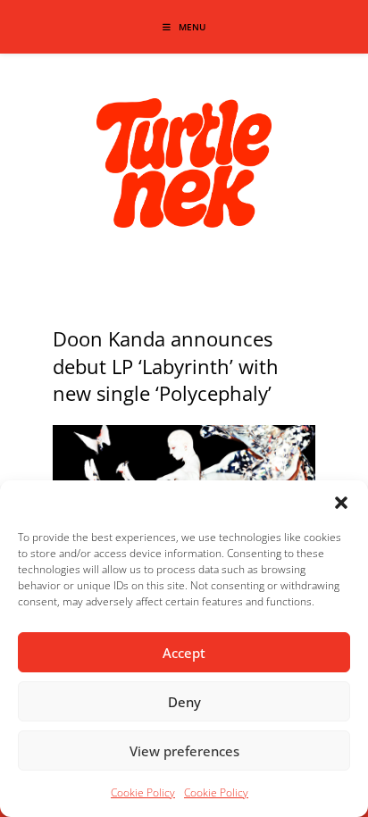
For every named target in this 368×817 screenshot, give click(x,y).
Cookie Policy (143, 792)
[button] (341, 503)
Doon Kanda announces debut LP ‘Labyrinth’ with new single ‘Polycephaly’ (166, 366)
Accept (184, 653)
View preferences (184, 751)
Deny (184, 702)
